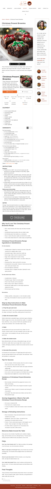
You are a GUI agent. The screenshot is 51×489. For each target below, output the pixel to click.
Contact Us (45, 8)
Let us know (16, 218)
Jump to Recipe (14, 63)
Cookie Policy (35, 485)
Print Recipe (22, 63)
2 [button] (12, 163)
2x (29, 127)
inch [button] (8, 163)
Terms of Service (18, 485)
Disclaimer (23, 485)
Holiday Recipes (32, 8)
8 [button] (6, 163)
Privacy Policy (25, 11)
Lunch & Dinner (17, 8)
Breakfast (9, 8)
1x (27, 127)
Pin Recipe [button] (26, 91)
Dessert (25, 8)
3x (31, 127)
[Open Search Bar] (25, 14)
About (39, 8)
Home (4, 8)
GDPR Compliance (29, 485)
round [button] (10, 163)
